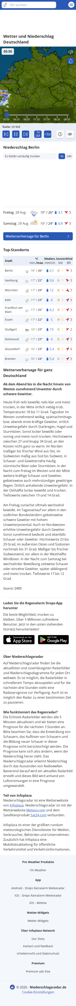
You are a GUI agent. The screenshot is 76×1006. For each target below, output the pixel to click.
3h (62, 156)
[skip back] (6, 134)
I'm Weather (38, 870)
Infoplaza (17, 805)
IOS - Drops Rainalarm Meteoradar (38, 895)
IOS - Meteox (38, 903)
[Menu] (71, 5)
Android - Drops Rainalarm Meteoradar (38, 888)
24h (69, 156)
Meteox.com (35, 810)
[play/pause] (15, 134)
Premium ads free (38, 971)
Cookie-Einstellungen (38, 992)
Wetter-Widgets (38, 921)
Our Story (38, 939)
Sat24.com (39, 815)
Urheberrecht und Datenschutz (38, 953)
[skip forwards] (25, 134)
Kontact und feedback (38, 946)
